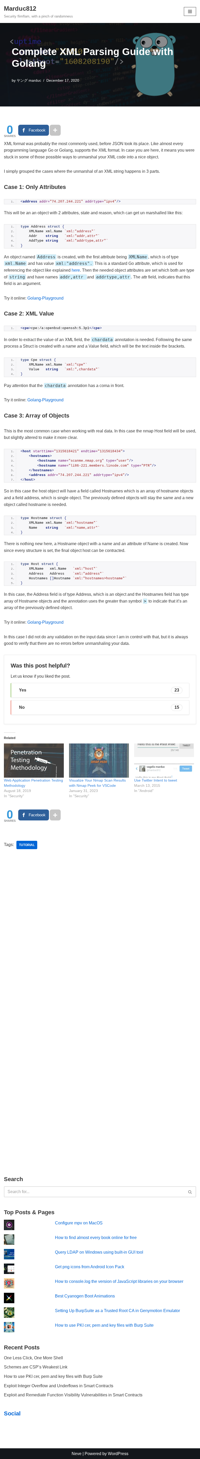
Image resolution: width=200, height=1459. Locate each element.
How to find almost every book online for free (96, 1237)
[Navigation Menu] (190, 11)
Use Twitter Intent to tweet (155, 780)
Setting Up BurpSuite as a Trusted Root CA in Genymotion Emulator (117, 1310)
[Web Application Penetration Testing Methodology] (34, 760)
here (76, 270)
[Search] (190, 1191)
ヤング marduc (29, 80)
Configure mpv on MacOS (79, 1223)
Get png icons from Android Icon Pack (89, 1267)
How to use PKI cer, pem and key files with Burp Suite (104, 1325)
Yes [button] (99, 690)
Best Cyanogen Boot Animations (85, 1296)
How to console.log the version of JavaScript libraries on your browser (119, 1281)
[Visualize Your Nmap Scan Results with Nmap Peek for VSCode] (99, 760)
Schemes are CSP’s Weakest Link (35, 1367)
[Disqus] (100, 932)
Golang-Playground (45, 298)
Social (12, 1413)
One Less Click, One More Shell (33, 1358)
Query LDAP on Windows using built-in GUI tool (99, 1252)
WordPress (118, 1453)
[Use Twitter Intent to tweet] (164, 760)
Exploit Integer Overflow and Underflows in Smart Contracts (58, 1386)
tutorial (27, 845)
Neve (77, 1453)
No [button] (99, 707)
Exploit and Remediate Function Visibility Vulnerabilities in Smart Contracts (73, 1395)
